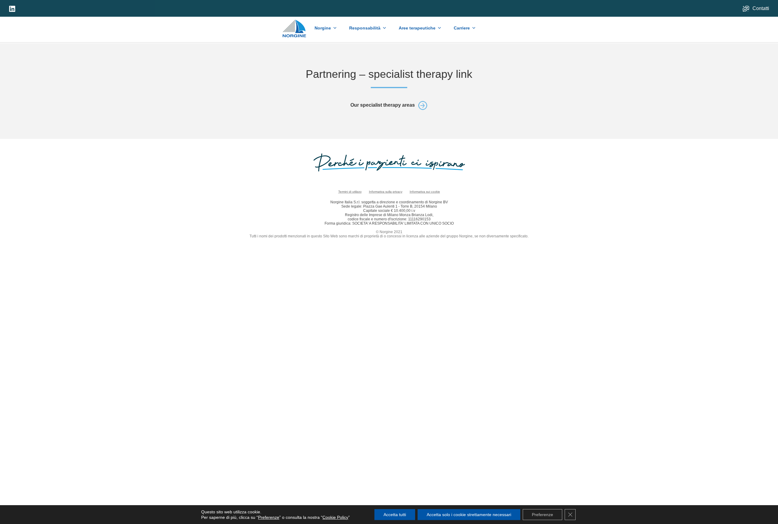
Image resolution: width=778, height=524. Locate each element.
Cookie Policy (335, 517)
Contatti (761, 8)
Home (295, 25)
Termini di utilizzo (350, 191)
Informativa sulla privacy (385, 191)
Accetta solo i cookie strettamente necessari (469, 514)
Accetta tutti (395, 514)
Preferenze (268, 517)
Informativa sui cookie (425, 191)
